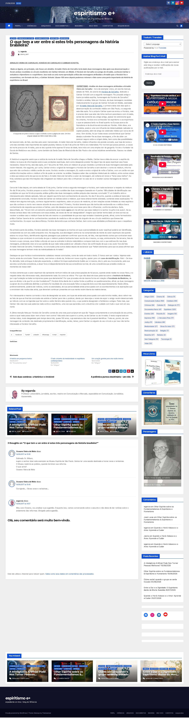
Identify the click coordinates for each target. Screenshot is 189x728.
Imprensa (150, 318)
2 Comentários (63, 678)
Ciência (171, 297)
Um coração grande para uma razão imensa (107, 358)
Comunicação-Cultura (25, 38)
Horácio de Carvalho (110, 92)
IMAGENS (79, 26)
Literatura (67, 421)
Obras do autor (167, 326)
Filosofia (161, 314)
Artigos (13, 38)
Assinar (149, 83)
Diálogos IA (31, 419)
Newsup (37, 713)
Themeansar (46, 713)
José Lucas (149, 517)
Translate (162, 48)
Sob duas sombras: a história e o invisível (33, 377)
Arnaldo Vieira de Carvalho (91, 106)
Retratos (161, 335)
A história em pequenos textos (21, 358)
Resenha (76, 421)
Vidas (148, 343)
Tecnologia (21, 421)
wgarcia (24, 52)
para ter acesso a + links (154, 280)
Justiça (12, 421)
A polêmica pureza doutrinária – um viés (111, 377)
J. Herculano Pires (166, 318)
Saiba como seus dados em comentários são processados (69, 574)
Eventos (149, 314)
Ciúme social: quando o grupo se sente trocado (113, 426)
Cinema (161, 297)
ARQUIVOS (46, 26)
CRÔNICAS (31, 26)
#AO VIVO (93, 26)
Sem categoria (151, 339)
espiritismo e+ (94, 13)
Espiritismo (54, 38)
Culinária (161, 305)
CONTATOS (108, 26)
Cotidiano (126, 419)
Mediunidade (64, 38)
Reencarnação (151, 331)
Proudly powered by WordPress (16, 713)
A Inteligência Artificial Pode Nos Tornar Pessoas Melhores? (27, 427)
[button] (177, 26)
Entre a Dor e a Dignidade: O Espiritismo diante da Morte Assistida (161, 674)
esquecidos (124, 26)
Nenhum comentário (21, 678)
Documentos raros (42, 38)
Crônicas (149, 305)
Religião (164, 331)
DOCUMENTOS (62, 26)
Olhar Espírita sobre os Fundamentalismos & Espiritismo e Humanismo (70, 427)
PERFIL (18, 26)
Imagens (172, 314)
